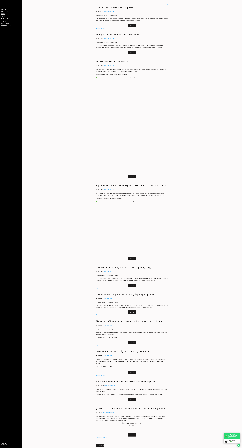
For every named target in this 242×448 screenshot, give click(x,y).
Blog (3, 16)
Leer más (132, 25)
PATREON (4, 12)
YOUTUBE (4, 21)
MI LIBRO (4, 19)
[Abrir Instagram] (3, 443)
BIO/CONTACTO (7, 26)
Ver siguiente (100, 445)
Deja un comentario (101, 28)
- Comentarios (109, 11)
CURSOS (4, 9)
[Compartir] (113, 11)
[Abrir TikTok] (5, 443)
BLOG (3, 14)
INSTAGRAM (5, 23)
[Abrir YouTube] (2, 443)
